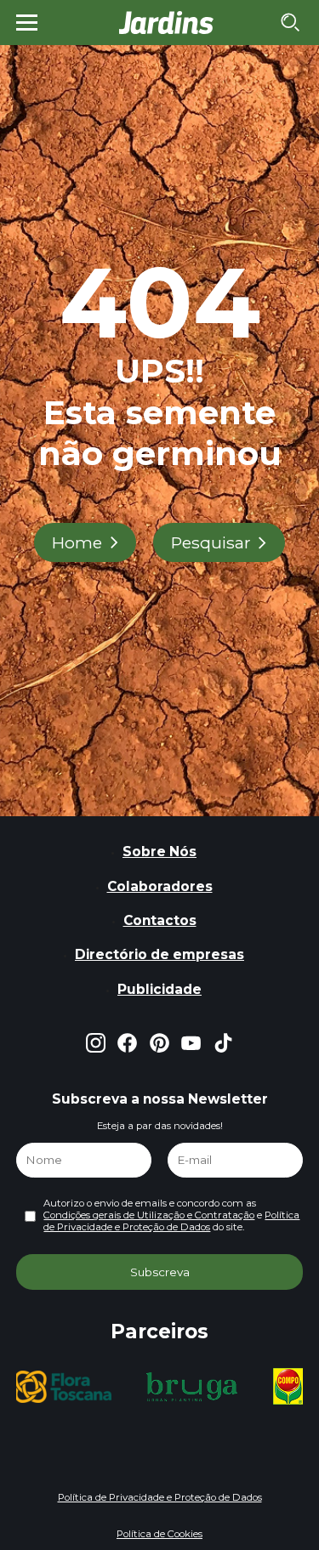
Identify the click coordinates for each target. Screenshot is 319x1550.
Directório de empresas (159, 954)
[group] (62, 1387)
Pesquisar (211, 542)
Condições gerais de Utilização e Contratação (148, 1215)
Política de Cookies (159, 1534)
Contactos (160, 920)
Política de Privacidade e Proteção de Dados (171, 1221)
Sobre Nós (159, 851)
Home (77, 542)
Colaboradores (160, 886)
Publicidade (159, 989)
